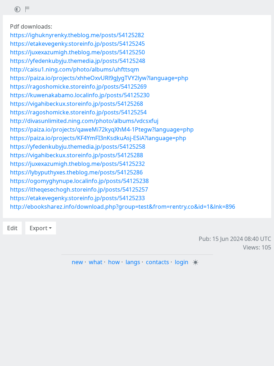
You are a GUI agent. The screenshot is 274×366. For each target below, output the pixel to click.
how (114, 262)
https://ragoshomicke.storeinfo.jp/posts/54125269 (78, 86)
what (95, 262)
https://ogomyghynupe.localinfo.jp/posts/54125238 (79, 181)
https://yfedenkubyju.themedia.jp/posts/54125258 (77, 146)
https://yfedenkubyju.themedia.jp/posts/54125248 (77, 61)
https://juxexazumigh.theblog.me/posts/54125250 (77, 52)
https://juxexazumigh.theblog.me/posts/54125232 (77, 164)
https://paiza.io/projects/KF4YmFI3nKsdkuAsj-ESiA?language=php (98, 138)
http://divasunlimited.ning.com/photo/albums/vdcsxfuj (84, 121)
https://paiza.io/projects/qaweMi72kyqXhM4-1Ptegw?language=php (102, 129)
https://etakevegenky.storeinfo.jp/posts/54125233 (77, 198)
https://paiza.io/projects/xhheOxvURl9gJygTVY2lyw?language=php (99, 78)
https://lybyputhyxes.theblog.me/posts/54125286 (76, 172)
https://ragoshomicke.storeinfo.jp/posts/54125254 (78, 112)
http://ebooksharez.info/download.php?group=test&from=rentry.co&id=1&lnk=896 (122, 207)
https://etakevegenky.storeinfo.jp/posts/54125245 (77, 44)
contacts (157, 262)
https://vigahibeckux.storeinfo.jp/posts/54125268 (76, 104)
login (181, 262)
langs (133, 262)
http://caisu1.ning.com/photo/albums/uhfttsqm (74, 69)
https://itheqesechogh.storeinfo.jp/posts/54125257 (79, 189)
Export (38, 228)
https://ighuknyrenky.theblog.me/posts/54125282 (77, 35)
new (77, 262)
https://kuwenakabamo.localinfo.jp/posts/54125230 (79, 95)
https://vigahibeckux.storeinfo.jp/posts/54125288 (76, 155)
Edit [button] (12, 228)
